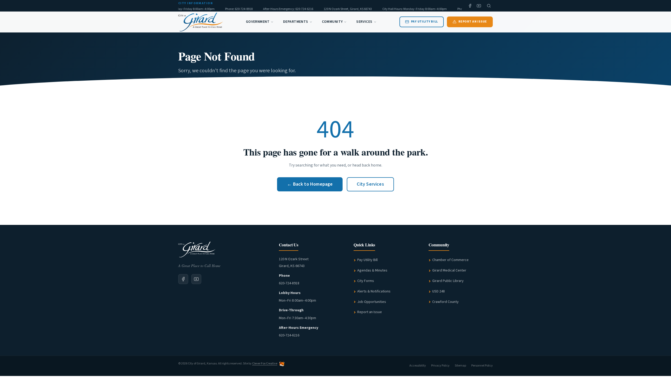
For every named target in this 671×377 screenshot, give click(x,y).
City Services (370, 184)
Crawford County (445, 301)
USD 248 (438, 291)
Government (257, 21)
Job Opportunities (371, 301)
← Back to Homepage (310, 184)
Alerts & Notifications (374, 291)
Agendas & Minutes (372, 270)
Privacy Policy (440, 365)
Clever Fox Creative (264, 363)
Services (364, 21)
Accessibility (417, 365)
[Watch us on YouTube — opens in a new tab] (479, 6)
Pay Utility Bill (367, 260)
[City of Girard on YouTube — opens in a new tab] (196, 279)
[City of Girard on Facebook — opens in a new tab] (183, 279)
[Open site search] (489, 6)
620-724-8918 (289, 283)
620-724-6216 (289, 335)
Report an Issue (369, 312)
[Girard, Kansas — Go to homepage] (200, 22)
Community (332, 21)
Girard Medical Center (449, 270)
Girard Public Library (448, 281)
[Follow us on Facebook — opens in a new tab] (470, 6)
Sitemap (460, 365)
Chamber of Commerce (450, 260)
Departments (295, 21)
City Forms (365, 281)
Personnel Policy (482, 365)
